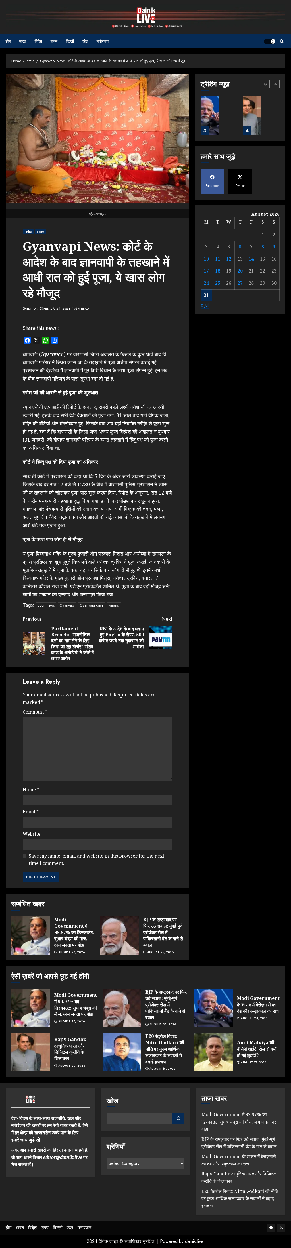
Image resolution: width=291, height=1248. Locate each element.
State (40, 231)
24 (206, 283)
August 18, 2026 (162, 1069)
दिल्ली (70, 41)
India (28, 231)
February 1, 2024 (56, 309)
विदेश (38, 41)
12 (228, 259)
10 (206, 259)
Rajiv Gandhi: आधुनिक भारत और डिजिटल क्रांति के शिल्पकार (70, 1048)
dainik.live (194, 1241)
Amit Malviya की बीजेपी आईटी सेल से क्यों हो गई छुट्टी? (257, 1048)
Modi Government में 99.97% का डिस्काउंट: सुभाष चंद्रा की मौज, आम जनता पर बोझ (74, 932)
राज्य (54, 41)
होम (8, 41)
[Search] (281, 41)
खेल (85, 41)
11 (217, 259)
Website (31, 834)
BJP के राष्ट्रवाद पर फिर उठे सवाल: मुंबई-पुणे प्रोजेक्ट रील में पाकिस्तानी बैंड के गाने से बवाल (163, 932)
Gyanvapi (67, 605)
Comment (35, 712)
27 (240, 283)
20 (240, 271)
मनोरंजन (103, 41)
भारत (22, 41)
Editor (32, 309)
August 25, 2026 (160, 952)
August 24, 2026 (254, 1018)
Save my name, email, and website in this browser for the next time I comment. (96, 859)
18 (217, 271)
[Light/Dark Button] (269, 41)
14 (251, 259)
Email (31, 811)
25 (217, 283)
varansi (113, 605)
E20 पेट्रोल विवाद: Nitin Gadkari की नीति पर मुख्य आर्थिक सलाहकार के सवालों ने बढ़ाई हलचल (165, 1049)
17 (206, 271)
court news (46, 605)
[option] (219, 118)
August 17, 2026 (254, 1063)
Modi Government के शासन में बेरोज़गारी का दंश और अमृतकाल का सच (258, 1004)
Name (31, 789)
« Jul (205, 305)
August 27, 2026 (71, 952)
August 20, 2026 (71, 1066)
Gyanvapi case (91, 605)
